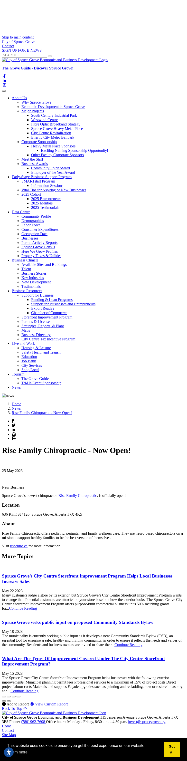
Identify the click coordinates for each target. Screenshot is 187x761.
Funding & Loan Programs (52, 300)
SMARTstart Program (38, 181)
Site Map (9, 735)
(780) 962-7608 (33, 722)
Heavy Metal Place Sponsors (53, 146)
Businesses (29, 238)
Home (6, 726)
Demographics (32, 221)
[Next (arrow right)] (9, 701)
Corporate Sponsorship (39, 142)
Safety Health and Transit (40, 352)
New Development (36, 282)
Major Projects (32, 111)
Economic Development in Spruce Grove (53, 107)
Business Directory (36, 335)
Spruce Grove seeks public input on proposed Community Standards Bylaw (77, 622)
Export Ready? (42, 308)
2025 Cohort (31, 194)
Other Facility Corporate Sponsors (57, 155)
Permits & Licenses (36, 321)
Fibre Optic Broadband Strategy (55, 124)
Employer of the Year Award (53, 172)
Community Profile (36, 216)
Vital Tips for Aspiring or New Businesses (53, 190)
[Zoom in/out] (18, 696)
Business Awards (34, 164)
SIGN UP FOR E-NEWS (22, 50)
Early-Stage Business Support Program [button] (42, 177)
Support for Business (37, 295)
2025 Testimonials (45, 207)
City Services (31, 365)
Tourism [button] (18, 374)
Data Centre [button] (21, 212)
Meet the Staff (32, 159)
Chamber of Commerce (49, 313)
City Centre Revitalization (51, 133)
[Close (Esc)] (4, 696)
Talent (26, 269)
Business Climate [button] (25, 260)
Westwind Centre (44, 120)
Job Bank (28, 361)
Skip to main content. (19, 37)
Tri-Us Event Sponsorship (41, 383)
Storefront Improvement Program (46, 317)
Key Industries (32, 278)
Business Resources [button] (27, 291)
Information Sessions (47, 185)
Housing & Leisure (36, 348)
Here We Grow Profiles (39, 251)
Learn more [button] (18, 752)
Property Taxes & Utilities (41, 256)
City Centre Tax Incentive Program (48, 339)
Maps (25, 330)
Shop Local (30, 370)
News (16, 387)
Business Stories (34, 273)
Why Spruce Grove (36, 102)
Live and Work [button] (23, 343)
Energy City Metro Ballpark (52, 137)
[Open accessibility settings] (9, 752)
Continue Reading (23, 608)
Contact (8, 46)
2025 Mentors (42, 203)
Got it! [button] (172, 749)
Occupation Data (34, 234)
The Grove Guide (35, 378)
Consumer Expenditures (39, 229)
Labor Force (30, 225)
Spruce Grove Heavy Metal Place (57, 128)
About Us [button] (19, 98)
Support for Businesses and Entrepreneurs (63, 304)
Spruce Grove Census (38, 247)
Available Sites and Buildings (44, 264)
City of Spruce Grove (18, 41)
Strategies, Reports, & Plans (42, 326)
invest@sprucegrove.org (147, 722)
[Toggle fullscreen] (14, 696)
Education (29, 357)
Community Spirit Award (50, 168)
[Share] (9, 696)
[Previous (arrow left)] (4, 701)
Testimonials (31, 286)
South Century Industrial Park (54, 115)
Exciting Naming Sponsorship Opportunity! (74, 150)
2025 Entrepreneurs (46, 199)
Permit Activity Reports (39, 243)
